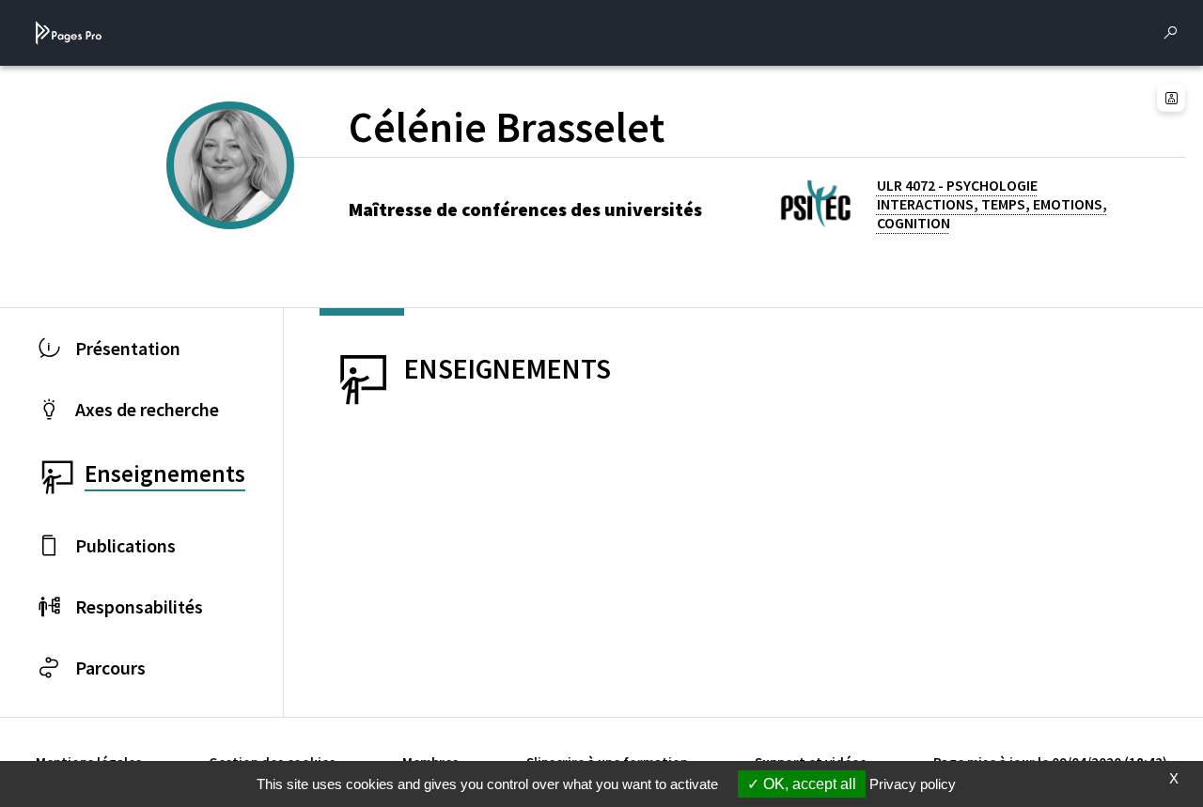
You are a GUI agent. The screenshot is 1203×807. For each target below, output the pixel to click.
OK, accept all (807, 784)
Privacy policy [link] (912, 784)
